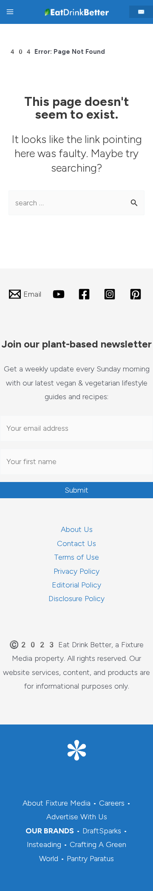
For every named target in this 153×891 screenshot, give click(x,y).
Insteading (44, 844)
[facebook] (85, 294)
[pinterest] (137, 294)
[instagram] (111, 294)
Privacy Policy (76, 571)
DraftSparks (101, 830)
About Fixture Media (57, 803)
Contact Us (76, 543)
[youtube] (59, 294)
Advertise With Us (76, 816)
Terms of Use (76, 557)
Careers (112, 803)
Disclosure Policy (76, 598)
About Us (77, 529)
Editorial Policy (76, 585)
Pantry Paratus (90, 858)
